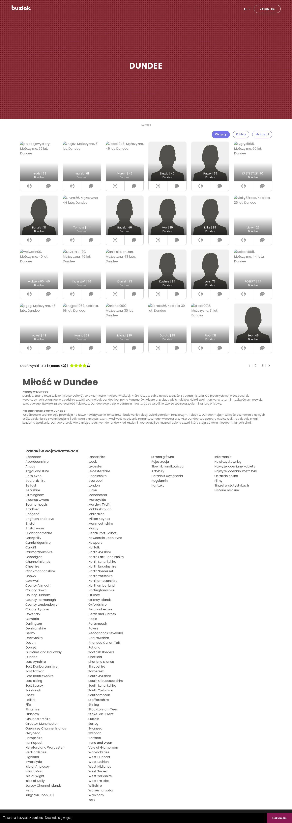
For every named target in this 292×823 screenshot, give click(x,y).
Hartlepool (33, 742)
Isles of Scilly (35, 781)
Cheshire (32, 566)
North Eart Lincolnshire (106, 557)
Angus (30, 466)
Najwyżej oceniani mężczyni (235, 471)
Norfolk (94, 547)
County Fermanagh (40, 599)
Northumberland (101, 585)
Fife (28, 704)
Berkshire (32, 490)
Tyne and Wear (100, 742)
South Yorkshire (100, 690)
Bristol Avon (34, 528)
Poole (92, 619)
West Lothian (98, 761)
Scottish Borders (101, 652)
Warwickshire (98, 752)
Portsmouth (97, 623)
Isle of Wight (34, 776)
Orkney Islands (99, 599)
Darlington (33, 623)
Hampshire (34, 738)
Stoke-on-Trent (101, 714)
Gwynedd (32, 733)
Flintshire (32, 709)
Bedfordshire (35, 480)
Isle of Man (33, 771)
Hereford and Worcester (44, 747)
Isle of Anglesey (37, 766)
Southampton (99, 695)
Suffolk (93, 719)
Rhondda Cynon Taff (104, 642)
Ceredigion (33, 557)
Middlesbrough (99, 509)
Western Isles (98, 781)
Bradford (32, 509)
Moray (93, 528)
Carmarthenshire (39, 552)
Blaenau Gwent (37, 499)
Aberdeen (33, 457)
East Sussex (34, 685)
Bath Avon (33, 476)
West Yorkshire (100, 776)
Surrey (93, 723)
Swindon (94, 733)
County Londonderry (41, 604)
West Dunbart (99, 757)
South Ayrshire (99, 676)
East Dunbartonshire (41, 666)
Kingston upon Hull (39, 795)
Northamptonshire (103, 580)
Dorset (30, 647)
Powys (93, 628)
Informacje (222, 457)
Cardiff (30, 547)
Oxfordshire (97, 604)
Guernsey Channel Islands (45, 728)
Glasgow (32, 714)
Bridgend (32, 514)
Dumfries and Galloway (43, 652)
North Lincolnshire (102, 566)
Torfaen (94, 738)
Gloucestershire (37, 719)
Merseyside (97, 499)
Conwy (30, 576)
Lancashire (96, 457)
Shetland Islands (101, 661)
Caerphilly (33, 538)
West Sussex (98, 771)
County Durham (37, 595)
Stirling (93, 704)
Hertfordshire (35, 752)
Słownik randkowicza (167, 466)
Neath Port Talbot (102, 533)
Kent (29, 790)
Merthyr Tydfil (99, 504)
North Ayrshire (99, 552)
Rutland (94, 647)
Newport (95, 542)
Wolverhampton (101, 790)
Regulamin (159, 480)
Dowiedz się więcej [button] (58, 817)
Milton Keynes (99, 519)
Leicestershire (99, 471)
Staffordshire (98, 700)
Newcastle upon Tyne (105, 538)
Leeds (92, 461)
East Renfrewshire (39, 676)
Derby (30, 633)
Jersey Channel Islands (43, 785)
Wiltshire (95, 785)
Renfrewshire (98, 638)
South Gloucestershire (105, 680)
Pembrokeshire (100, 609)
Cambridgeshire (38, 542)
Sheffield (95, 657)
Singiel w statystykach (231, 485)
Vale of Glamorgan (103, 747)
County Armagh (37, 585)
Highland (32, 757)
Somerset (96, 671)
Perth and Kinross (102, 614)
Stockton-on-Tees (103, 709)
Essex (29, 695)
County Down (35, 590)
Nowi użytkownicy (228, 461)
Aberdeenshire (37, 461)
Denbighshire (35, 628)
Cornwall (32, 580)
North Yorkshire (100, 576)
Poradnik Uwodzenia (167, 476)
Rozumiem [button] (279, 817)
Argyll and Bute (37, 471)
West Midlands (99, 766)
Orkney (94, 595)
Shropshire (96, 666)
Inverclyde (33, 761)
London (94, 485)
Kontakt (157, 485)
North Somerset (100, 571)
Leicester (95, 466)
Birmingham (34, 495)
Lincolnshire (97, 476)
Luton (92, 490)
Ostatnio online (226, 476)
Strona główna (162, 457)
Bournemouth (36, 504)
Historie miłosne (226, 490)
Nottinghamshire (101, 590)
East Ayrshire (35, 661)
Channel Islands (37, 561)
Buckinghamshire (38, 533)
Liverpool (95, 480)
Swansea (95, 728)
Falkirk (30, 700)
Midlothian (96, 514)
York (91, 800)
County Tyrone (37, 609)
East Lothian (34, 671)
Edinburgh (33, 690)
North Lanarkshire (102, 561)
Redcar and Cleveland (105, 633)
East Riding (33, 680)
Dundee (146, 124)
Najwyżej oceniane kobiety (234, 466)
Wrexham (96, 795)
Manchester (97, 495)
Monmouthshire (100, 523)
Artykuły (157, 471)
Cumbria (32, 619)
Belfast (30, 485)
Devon (30, 642)
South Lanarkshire (102, 685)
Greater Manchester (41, 723)
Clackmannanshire (40, 571)
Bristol (30, 523)
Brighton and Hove (39, 519)
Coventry (32, 614)
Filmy (218, 480)
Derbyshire (34, 638)
